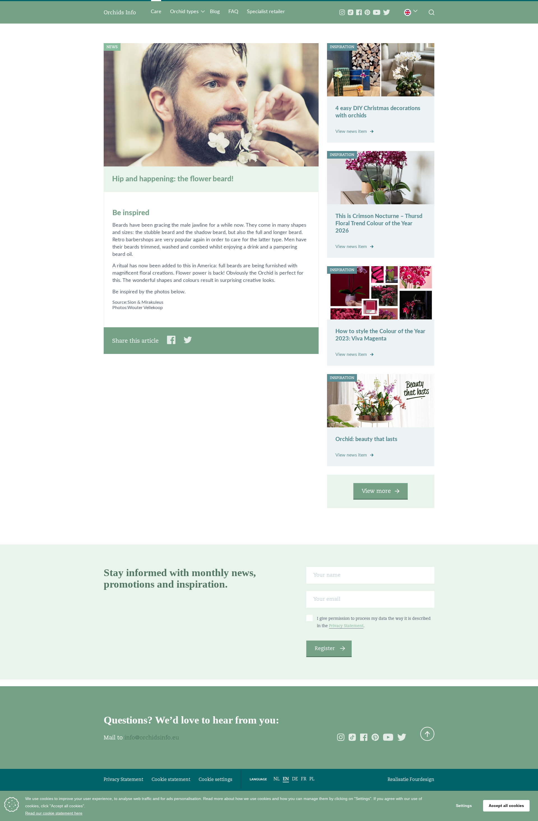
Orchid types (184, 11)
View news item (351, 131)
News (112, 47)
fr (303, 779)
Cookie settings (215, 779)
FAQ (233, 11)
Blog (215, 11)
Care (156, 11)
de (295, 779)
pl (311, 779)
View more (376, 491)
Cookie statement (171, 779)
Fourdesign (422, 779)
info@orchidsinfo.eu (151, 737)
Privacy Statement (346, 625)
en (286, 779)
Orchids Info (120, 12)
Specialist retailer (266, 11)
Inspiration (342, 47)
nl (276, 779)
